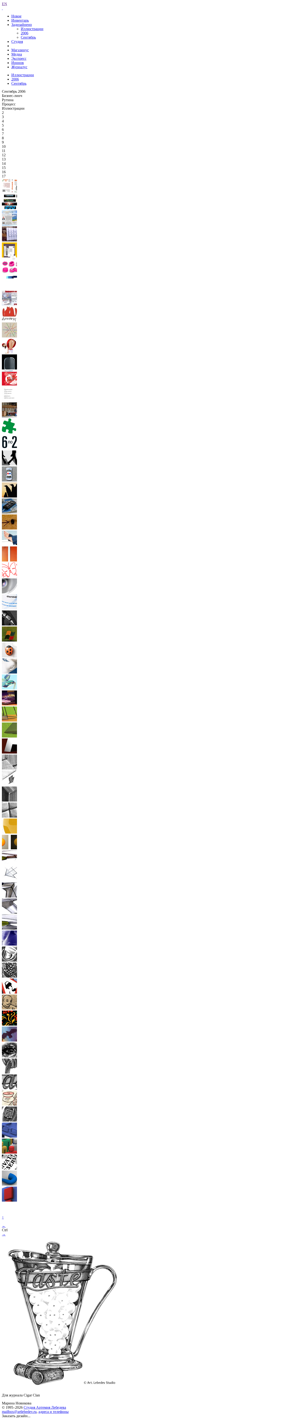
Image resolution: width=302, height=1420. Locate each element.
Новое (16, 16)
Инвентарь (20, 20)
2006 (24, 33)
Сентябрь (28, 37)
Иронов (17, 63)
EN (4, 4)
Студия (17, 42)
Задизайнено (21, 25)
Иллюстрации (32, 29)
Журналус (19, 67)
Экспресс (18, 58)
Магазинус (20, 50)
